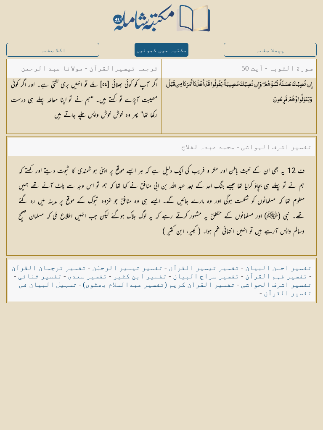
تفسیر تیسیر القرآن (204, 268)
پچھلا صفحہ (270, 50)
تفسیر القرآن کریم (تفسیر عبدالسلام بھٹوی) (159, 284)
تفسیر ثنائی (40, 276)
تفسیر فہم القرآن (276, 276)
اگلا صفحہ (53, 50)
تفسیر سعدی (87, 276)
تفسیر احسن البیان (278, 268)
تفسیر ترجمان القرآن (48, 268)
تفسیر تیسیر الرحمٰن (127, 268)
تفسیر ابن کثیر (140, 276)
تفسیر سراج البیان (206, 276)
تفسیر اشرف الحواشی (276, 284)
